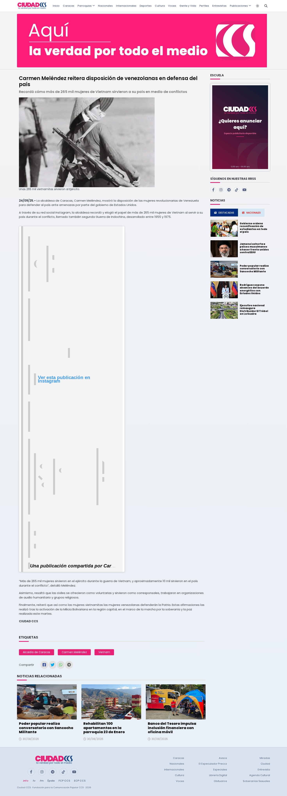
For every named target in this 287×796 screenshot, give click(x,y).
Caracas (68, 6)
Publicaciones (239, 6)
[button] (240, 127)
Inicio (56, 6)
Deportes (146, 6)
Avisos (223, 758)
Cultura (160, 6)
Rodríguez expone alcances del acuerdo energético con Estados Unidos (254, 289)
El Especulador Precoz (213, 764)
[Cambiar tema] (257, 6)
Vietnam (104, 652)
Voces (172, 6)
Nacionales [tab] (253, 212)
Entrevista (264, 769)
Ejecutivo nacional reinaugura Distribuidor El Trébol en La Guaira (254, 309)
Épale (51, 781)
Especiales (220, 769)
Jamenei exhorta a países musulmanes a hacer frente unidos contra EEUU (254, 248)
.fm (41, 781)
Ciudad (265, 764)
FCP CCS (64, 781)
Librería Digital (218, 775)
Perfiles (204, 6)
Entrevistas (219, 6)
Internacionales (126, 6)
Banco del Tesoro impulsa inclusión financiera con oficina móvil (172, 727)
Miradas (265, 758)
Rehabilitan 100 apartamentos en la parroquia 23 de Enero (104, 727)
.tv (33, 781)
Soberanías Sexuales (256, 781)
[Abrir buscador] (266, 6)
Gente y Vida (187, 6)
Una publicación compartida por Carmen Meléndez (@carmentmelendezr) (111, 565)
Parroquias (85, 6)
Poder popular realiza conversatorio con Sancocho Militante (46, 727)
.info (25, 781)
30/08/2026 (31, 739)
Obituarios (220, 781)
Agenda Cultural (259, 775)
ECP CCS (80, 781)
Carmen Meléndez (74, 652)
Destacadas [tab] (226, 212)
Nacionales (105, 6)
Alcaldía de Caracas (36, 652)
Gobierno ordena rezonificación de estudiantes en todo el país (253, 227)
